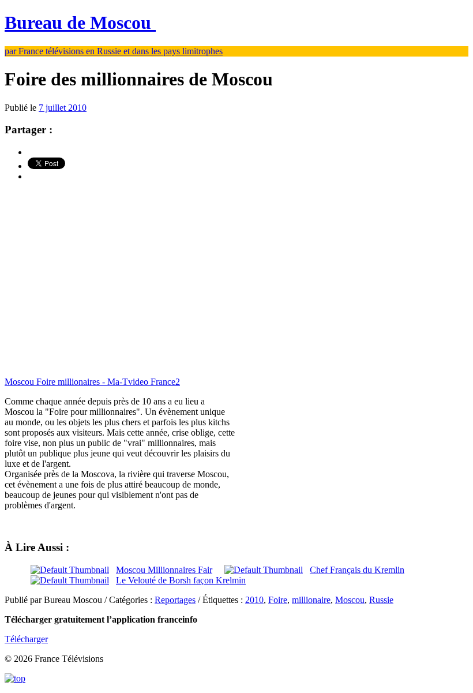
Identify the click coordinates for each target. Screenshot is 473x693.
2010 (254, 600)
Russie (381, 600)
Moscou (350, 600)
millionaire (311, 600)
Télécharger (26, 639)
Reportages (175, 600)
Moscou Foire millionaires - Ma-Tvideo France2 (92, 382)
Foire (277, 600)
